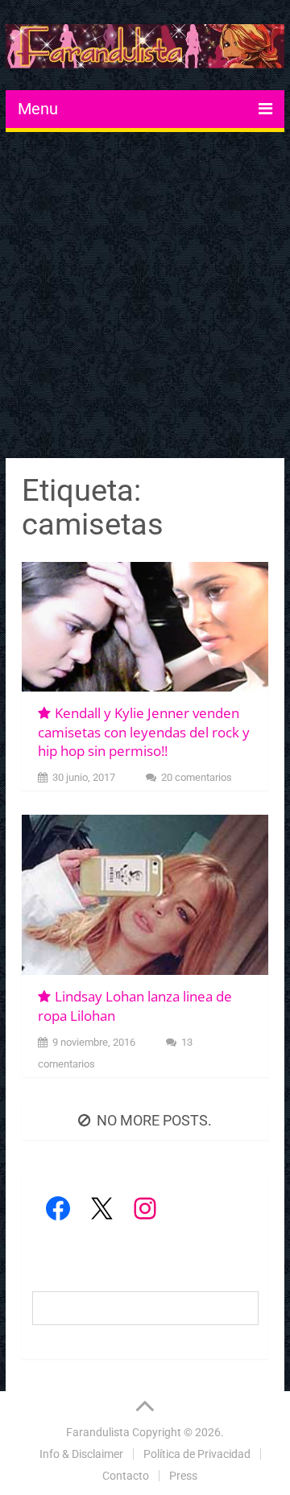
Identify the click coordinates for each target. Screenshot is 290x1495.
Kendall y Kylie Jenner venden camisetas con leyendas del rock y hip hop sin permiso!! (144, 732)
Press (183, 1475)
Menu (38, 108)
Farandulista (98, 1432)
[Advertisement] (145, 297)
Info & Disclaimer (81, 1454)
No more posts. (154, 1120)
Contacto (125, 1475)
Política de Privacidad (197, 1454)
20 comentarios (196, 777)
